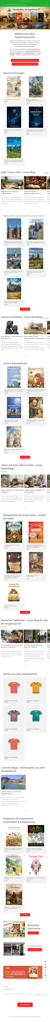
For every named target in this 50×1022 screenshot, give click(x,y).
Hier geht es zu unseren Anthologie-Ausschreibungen (25, 60)
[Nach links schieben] (22, 208)
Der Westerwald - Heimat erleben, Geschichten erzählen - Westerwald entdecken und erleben (35, 242)
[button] (2, 4)
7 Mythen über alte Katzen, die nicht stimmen (34, 491)
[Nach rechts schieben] (27, 208)
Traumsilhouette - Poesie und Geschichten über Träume (14, 131)
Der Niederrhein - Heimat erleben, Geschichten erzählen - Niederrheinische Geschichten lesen (13, 242)
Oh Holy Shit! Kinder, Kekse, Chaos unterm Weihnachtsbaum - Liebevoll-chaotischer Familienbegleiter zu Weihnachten (13, 576)
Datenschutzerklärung (30, 993)
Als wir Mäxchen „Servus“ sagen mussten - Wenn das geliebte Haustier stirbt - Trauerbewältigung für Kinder (14, 391)
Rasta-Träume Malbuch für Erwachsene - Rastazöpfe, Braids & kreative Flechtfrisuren (35, 849)
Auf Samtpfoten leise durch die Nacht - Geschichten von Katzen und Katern (12, 421)
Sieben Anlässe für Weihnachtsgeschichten (32, 192)
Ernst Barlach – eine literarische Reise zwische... (12, 337)
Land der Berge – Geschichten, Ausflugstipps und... (11, 793)
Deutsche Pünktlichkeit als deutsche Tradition (33, 646)
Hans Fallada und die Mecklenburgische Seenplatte (34, 337)
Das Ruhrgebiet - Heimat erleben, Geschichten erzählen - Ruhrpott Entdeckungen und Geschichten (35, 272)
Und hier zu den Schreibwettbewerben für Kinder (25, 64)
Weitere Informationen (35, 949)
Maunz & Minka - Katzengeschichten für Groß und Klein (14, 450)
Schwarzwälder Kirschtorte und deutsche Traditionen (11, 646)
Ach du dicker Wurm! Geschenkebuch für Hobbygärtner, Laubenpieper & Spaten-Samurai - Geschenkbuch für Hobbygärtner (36, 546)
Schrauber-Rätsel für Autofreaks (11, 605)
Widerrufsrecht (37, 993)
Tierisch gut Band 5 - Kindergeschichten (12, 99)
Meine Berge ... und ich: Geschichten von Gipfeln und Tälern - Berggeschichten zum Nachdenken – (14, 161)
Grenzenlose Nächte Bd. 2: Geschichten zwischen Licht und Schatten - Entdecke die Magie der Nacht (36, 131)
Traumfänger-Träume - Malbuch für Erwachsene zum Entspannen (36, 878)
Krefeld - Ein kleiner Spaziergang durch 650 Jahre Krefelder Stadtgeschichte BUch (14, 302)
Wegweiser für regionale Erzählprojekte (9, 192)
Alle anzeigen (46, 172)
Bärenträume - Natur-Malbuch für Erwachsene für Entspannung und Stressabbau (13, 908)
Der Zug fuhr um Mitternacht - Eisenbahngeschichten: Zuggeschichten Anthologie (34, 100)
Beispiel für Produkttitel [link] (11, 701)
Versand (45, 993)
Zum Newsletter (33, 932)
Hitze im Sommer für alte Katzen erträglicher (12, 491)
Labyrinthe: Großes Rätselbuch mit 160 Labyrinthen (12, 546)
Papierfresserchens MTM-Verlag (12, 993)
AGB (42, 993)
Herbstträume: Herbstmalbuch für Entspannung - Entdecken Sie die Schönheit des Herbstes (14, 849)
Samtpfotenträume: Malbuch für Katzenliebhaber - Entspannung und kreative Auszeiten (36, 390)
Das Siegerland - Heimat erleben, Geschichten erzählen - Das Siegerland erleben (13, 272)
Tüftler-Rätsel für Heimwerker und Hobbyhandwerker (33, 576)
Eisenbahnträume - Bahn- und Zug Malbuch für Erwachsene (14, 878)
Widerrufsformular (25, 1004)
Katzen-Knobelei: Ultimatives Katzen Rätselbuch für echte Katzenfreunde (36, 421)
